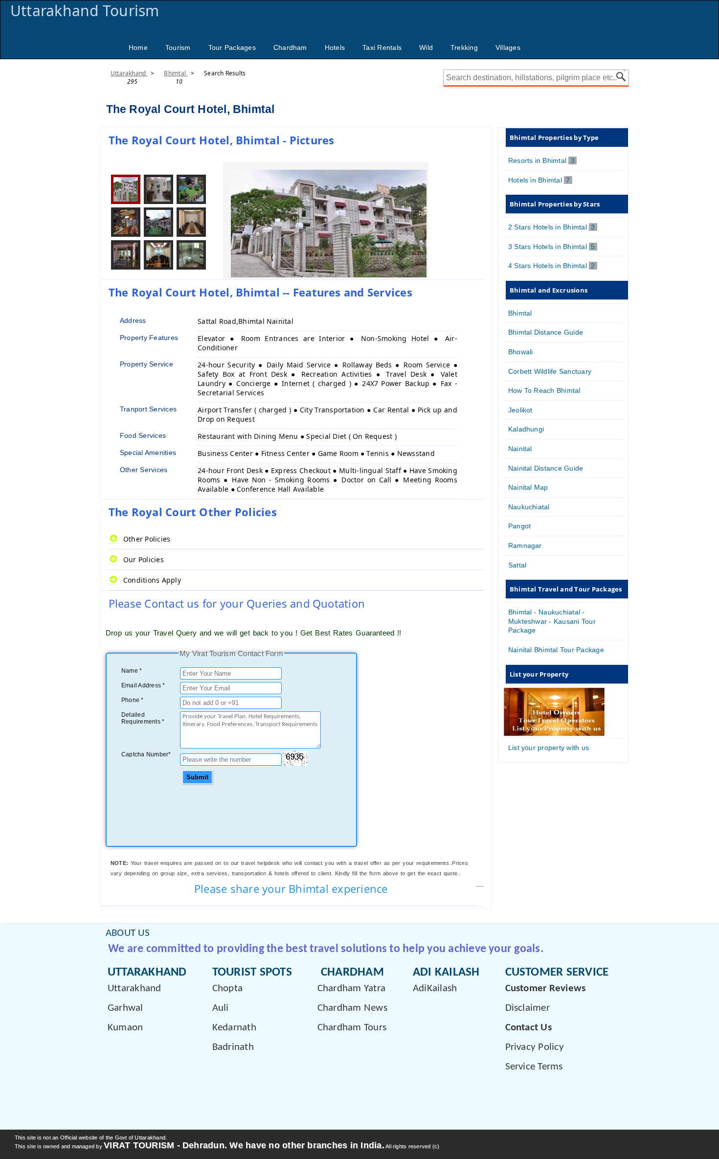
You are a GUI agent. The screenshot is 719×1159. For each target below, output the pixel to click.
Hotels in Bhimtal (540, 180)
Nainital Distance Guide (546, 468)
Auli (220, 1008)
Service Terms (534, 1067)
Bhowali (520, 352)
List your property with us (548, 747)
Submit (197, 777)
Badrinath (233, 1047)
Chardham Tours (351, 1028)
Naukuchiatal (529, 507)
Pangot (519, 526)
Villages (507, 47)
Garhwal (125, 1008)
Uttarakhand (129, 73)
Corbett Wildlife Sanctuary (549, 371)
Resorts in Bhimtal (542, 160)
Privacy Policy (534, 1047)
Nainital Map (528, 487)
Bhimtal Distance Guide (545, 332)
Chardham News (352, 1008)
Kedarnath (234, 1028)
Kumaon (125, 1028)
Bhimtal (175, 73)
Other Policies (146, 539)
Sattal (517, 565)
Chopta (227, 988)
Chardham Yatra (351, 988)
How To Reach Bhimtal (544, 390)
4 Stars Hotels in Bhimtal (552, 266)
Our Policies (143, 559)
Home (138, 47)
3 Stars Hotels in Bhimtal (552, 246)
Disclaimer (527, 1008)
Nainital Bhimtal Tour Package (556, 650)
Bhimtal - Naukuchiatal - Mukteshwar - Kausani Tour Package (552, 621)
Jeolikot (520, 410)
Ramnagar (525, 545)
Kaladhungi (526, 429)
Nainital (520, 449)
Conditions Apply (152, 580)
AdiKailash (435, 988)
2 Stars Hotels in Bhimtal (552, 227)
